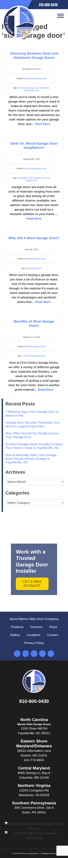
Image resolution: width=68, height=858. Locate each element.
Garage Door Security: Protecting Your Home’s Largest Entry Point (32, 424)
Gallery (15, 635)
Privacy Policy (34, 643)
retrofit (25, 356)
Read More (42, 124)
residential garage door (35, 78)
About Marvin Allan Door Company (34, 619)
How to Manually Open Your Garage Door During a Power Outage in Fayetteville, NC (31, 458)
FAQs (53, 627)
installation (44, 88)
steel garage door (31, 90)
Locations (33, 635)
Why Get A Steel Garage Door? (33, 238)
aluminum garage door (28, 88)
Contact (52, 635)
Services (36, 627)
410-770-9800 (34, 760)
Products (17, 627)
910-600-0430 (34, 701)
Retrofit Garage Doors (36, 259)
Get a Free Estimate (32, 584)
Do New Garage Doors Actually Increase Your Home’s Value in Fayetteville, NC (34, 446)
